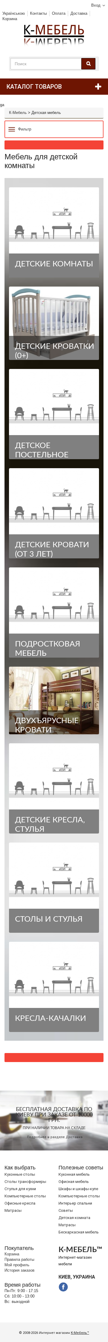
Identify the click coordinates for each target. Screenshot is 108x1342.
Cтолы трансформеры (25, 1181)
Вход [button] (95, 5)
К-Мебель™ (80, 1333)
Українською (13, 13)
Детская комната (74, 1217)
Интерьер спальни (75, 1203)
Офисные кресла (19, 1203)
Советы (65, 1210)
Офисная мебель (73, 1181)
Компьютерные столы (25, 1196)
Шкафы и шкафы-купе (78, 1189)
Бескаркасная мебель (78, 1232)
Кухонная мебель (74, 1174)
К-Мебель (18, 112)
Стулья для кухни (20, 1189)
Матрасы (13, 1210)
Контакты (38, 13)
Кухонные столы (19, 1174)
